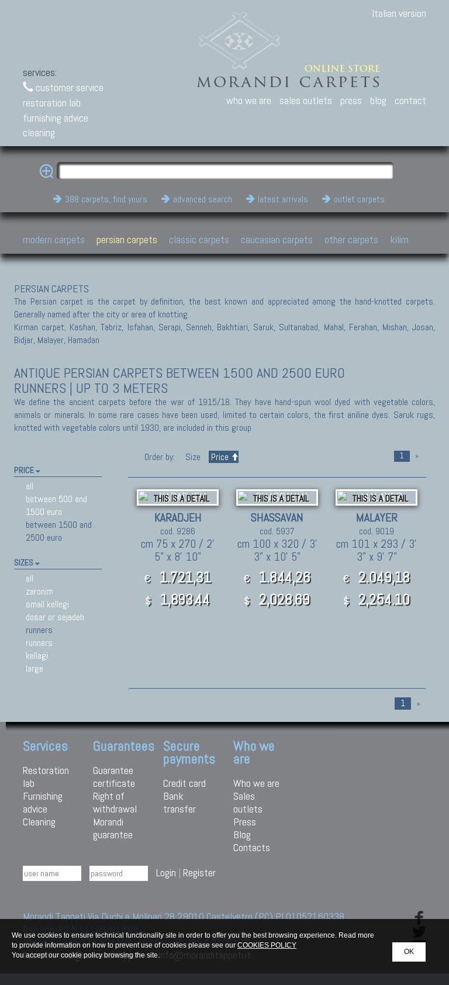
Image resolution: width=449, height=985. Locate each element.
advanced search (202, 199)
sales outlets (305, 100)
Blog (242, 834)
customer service (68, 87)
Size (193, 457)
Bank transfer (179, 802)
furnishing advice (55, 118)
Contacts (251, 847)
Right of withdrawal (115, 802)
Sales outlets (248, 802)
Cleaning (39, 821)
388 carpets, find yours (106, 199)
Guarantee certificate (114, 776)
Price (220, 457)
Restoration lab (46, 776)
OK (409, 952)
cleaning (39, 132)
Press (244, 821)
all (29, 486)
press (351, 100)
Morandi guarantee (113, 828)
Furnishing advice (43, 802)
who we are (248, 100)
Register (199, 872)
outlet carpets (359, 199)
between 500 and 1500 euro (56, 505)
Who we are (256, 783)
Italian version (399, 13)
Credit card (184, 783)
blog (378, 100)
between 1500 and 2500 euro (59, 531)
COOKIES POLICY (266, 945)
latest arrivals (283, 199)
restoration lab (52, 102)
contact (410, 100)
